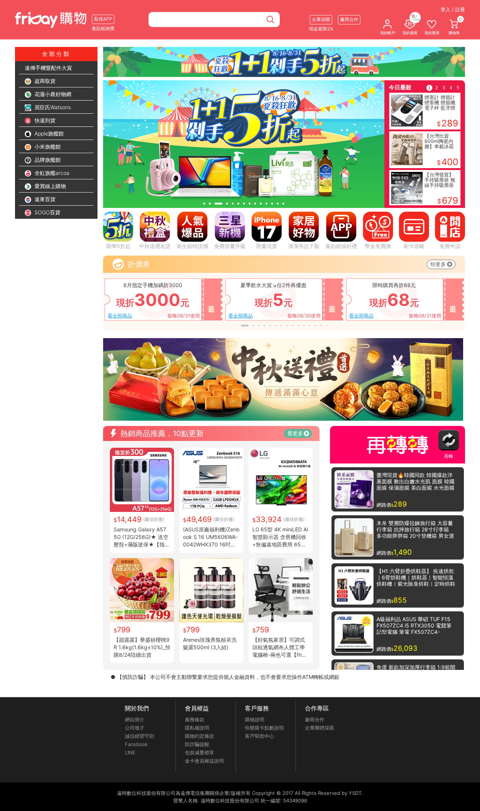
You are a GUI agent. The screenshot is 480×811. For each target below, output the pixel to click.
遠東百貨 (44, 199)
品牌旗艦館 (47, 159)
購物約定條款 (199, 736)
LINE (130, 752)
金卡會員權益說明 (204, 761)
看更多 (295, 433)
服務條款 (194, 719)
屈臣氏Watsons (52, 107)
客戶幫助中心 (259, 736)
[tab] (204, 204)
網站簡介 (134, 719)
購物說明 (254, 719)
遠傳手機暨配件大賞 (48, 68)
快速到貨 (44, 120)
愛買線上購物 (49, 186)
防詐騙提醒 (197, 744)
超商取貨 (44, 81)
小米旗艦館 (47, 146)
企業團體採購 (319, 728)
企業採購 (321, 19)
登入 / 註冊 (453, 9)
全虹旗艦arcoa (51, 173)
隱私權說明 (197, 728)
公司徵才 (134, 728)
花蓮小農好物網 (52, 94)
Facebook (136, 744)
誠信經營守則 (139, 736)
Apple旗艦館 (48, 133)
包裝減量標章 (199, 752)
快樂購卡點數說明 (264, 728)
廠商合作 (314, 719)
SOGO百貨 (46, 212)
